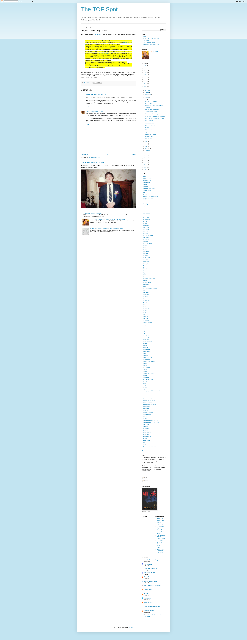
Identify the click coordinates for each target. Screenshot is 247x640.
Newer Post (85, 154)
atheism (145, 194)
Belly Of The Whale (148, 198)
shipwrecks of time (148, 379)
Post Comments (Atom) (94, 157)
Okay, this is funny (149, 103)
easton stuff (146, 227)
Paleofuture (160, 518)
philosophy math (147, 341)
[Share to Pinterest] (101, 83)
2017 (145, 84)
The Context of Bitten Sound (152, 109)
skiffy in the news (147, 385)
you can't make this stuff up (150, 446)
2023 (145, 70)
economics (146, 229)
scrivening (146, 377)
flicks (144, 247)
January (147, 153)
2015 (145, 155)
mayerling (145, 314)
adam (144, 176)
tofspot (145, 416)
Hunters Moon (147, 282)
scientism (145, 375)
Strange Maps (160, 530)
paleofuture (146, 336)
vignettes (145, 430)
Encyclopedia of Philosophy (161, 536)
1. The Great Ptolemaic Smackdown (92, 213)
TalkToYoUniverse (149, 602)
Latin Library (160, 540)
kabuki (145, 302)
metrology (145, 318)
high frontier (146, 273)
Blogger (131, 627)
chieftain (145, 212)
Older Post (133, 154)
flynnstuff (145, 253)
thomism (145, 410)
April (146, 146)
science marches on (148, 373)
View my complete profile (156, 54)
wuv (144, 442)
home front (146, 277)
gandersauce (146, 261)
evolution (145, 233)
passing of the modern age (150, 338)
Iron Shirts (146, 292)
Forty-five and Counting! (151, 101)
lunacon (145, 310)
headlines (145, 269)
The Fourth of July (149, 136)
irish (144, 290)
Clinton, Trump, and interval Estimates (155, 116)
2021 (145, 74)
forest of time (146, 257)
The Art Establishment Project (152, 606)
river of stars (146, 367)
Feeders (145, 241)
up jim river (146, 424)
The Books (146, 40)
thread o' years (147, 414)
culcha (145, 223)
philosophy (146, 339)
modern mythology (148, 322)
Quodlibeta (147, 594)
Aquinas (145, 186)
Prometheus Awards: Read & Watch (92, 162)
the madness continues (149, 400)
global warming (147, 265)
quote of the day (147, 357)
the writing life (147, 408)
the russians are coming (149, 404)
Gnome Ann (148, 127)
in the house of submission (150, 288)
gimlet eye (146, 263)
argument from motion (149, 188)
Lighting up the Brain (150, 134)
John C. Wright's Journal (150, 568)
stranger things (147, 397)
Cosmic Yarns (97, 34)
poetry (145, 343)
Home (108, 154)
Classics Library (161, 538)
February (147, 150)
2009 (145, 169)
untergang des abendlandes (150, 420)
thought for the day (148, 412)
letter (144, 306)
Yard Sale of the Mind (149, 572)
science (87, 84)
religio (145, 363)
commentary (146, 217)
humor (145, 280)
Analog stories (147, 180)
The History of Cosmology (151, 114)
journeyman (146, 300)
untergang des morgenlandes (151, 422)
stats (144, 393)
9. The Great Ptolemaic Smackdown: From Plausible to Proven (106, 228)
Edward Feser (147, 577)
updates (145, 426)
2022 (145, 72)
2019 (145, 79)
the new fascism (147, 402)
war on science (147, 432)
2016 (145, 86)
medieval (145, 316)
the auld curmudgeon (148, 399)
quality (145, 353)
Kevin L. (88, 111)
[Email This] (93, 83)
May (146, 144)
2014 (145, 158)
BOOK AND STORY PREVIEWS (151, 38)
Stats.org (159, 522)
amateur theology (147, 178)
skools (145, 387)
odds (144, 332)
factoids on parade (148, 235)
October (147, 92)
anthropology (146, 182)
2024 (145, 68)
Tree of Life (160, 552)
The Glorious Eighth (150, 125)
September (148, 94)
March (146, 148)
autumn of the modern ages (150, 196)
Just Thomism (148, 564)
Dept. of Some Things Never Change (154, 118)
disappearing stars (104, 53)
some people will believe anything (152, 391)
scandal (145, 369)
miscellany (146, 320)
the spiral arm (146, 406)
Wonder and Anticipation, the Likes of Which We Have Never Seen (107, 219)
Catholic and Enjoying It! (150, 581)
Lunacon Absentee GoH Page (151, 44)
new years (146, 328)
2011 (145, 165)
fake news (146, 237)
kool (144, 304)
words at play (146, 440)
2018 (145, 81)
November (148, 90)
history (145, 274)
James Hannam (149, 120)
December (148, 88)
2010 (145, 167)
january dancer (147, 296)
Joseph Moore (89, 94)
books (144, 200)
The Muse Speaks (149, 123)
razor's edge (146, 359)
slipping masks (147, 389)
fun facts (145, 259)
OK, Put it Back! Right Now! (152, 132)
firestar (145, 245)
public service (147, 351)
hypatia (145, 286)
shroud (145, 381)
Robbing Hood (148, 130)
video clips (146, 428)
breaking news (147, 204)
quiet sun (145, 355)
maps (144, 312)
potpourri (145, 347)
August (147, 97)
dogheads (146, 225)
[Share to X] (97, 83)
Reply (87, 106)
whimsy (145, 438)
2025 (145, 65)
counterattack (146, 219)
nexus (144, 330)
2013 (145, 160)
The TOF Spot (99, 9)
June (146, 141)
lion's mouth (146, 308)
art (144, 192)
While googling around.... (151, 111)
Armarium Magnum (149, 610)
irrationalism (146, 294)
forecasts (145, 255)
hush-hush (146, 284)
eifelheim (145, 231)
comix (144, 216)
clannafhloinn (146, 213)
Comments (147, 480)
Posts (145, 478)
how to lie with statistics (149, 278)
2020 (145, 77)
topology (145, 418)
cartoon (145, 208)
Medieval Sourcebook (160, 543)
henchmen (146, 271)
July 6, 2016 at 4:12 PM (100, 94)
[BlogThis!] (95, 83)
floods (144, 249)
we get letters (146, 434)
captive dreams (147, 206)
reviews (145, 365)
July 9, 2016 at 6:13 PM (97, 111)
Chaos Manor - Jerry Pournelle (152, 585)
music (144, 326)
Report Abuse (146, 451)
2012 (145, 162)
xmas (144, 444)
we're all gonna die (148, 436)
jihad (144, 298)
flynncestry (146, 251)
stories (145, 395)
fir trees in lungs (147, 243)
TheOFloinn (155, 51)
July (146, 99)
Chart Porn (160, 524)
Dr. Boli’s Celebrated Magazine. (152, 560)
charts (144, 210)
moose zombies (147, 324)
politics (145, 345)
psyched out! (146, 349)
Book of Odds (160, 520)
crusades (145, 221)
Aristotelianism (147, 190)
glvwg (144, 267)
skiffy (144, 383)
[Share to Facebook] (99, 83)
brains (145, 202)
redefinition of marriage (149, 361)
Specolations (147, 598)
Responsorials (148, 138)
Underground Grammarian (160, 550)
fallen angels (146, 239)
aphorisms (146, 184)
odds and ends (147, 334)
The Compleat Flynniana (149, 42)
